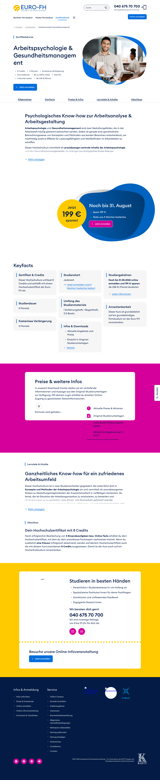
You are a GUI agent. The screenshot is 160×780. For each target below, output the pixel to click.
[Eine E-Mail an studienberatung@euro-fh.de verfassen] (81, 639)
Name (61, 414)
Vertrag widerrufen (58, 740)
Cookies (53, 758)
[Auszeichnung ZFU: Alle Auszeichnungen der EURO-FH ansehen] (141, 700)
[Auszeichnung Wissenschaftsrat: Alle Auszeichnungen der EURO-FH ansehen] (111, 700)
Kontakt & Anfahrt (58, 709)
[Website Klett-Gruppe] (142, 766)
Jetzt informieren (121, 294)
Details (71, 347)
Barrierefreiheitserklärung (61, 723)
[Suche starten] (105, 7)
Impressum (55, 718)
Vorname (42, 414)
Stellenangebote (57, 713)
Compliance (55, 754)
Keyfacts (50, 99)
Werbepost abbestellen (60, 735)
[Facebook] (24, 769)
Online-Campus (57, 704)
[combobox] (41, 405)
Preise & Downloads (25, 709)
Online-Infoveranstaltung (27, 718)
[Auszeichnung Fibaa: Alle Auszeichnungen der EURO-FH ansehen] (126, 700)
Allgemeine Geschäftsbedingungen (60, 729)
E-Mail (40, 422)
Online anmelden (23, 713)
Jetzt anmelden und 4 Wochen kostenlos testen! (81, 286)
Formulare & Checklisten (27, 723)
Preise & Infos (75, 99)
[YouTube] (39, 769)
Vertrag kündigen (57, 744)
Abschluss (136, 99)
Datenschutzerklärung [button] (63, 429)
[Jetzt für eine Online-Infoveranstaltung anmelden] (72, 639)
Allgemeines (25, 99)
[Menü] (74, 17)
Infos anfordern (23, 704)
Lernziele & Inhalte (107, 99)
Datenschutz (55, 749)
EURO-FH (29, 8)
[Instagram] (16, 769)
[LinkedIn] (31, 769)
